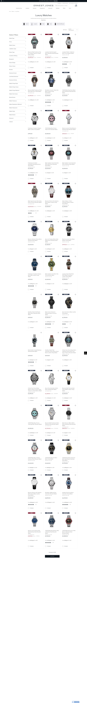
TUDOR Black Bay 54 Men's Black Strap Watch (51, 458)
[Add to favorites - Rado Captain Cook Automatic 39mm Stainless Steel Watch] (75, 145)
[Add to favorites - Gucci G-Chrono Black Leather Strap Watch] (75, 294)
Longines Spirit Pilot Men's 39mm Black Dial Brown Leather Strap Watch (68, 275)
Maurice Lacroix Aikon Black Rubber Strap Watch (68, 240)
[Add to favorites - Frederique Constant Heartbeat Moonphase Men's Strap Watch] (41, 145)
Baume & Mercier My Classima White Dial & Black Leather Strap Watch (34, 494)
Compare (32, 67)
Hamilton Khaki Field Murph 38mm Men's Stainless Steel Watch (34, 313)
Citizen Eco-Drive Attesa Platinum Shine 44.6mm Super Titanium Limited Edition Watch (35, 389)
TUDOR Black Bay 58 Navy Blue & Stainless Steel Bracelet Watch (52, 532)
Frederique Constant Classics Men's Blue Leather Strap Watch (34, 275)
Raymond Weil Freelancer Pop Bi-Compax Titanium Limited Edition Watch (34, 53)
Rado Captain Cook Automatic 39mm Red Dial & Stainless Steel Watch (52, 164)
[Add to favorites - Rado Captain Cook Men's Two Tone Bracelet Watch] (58, 256)
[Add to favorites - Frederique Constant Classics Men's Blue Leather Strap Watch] (41, 256)
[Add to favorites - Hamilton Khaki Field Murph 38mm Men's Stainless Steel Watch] (41, 294)
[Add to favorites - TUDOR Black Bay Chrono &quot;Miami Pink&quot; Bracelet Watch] (58, 110)
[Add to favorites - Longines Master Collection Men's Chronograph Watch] (75, 34)
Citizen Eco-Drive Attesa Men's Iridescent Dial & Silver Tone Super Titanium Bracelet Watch (69, 351)
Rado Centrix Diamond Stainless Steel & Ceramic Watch (51, 313)
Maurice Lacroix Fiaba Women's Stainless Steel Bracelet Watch (69, 129)
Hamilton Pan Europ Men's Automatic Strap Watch (68, 493)
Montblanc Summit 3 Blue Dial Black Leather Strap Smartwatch (51, 91)
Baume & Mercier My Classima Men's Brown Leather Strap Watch (51, 202)
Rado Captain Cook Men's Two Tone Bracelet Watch (51, 275)
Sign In (60, 3)
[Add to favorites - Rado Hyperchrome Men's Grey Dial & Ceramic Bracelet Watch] (41, 183)
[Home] (43, 5)
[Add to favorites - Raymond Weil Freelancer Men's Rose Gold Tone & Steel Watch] (41, 72)
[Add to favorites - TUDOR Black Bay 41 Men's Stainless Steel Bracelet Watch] (41, 440)
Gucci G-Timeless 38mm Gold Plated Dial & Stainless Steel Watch (51, 240)
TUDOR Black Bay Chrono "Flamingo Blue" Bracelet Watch (35, 424)
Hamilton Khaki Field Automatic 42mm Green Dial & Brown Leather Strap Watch (52, 351)
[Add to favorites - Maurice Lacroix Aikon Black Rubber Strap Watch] (75, 221)
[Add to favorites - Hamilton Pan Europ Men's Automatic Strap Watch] (75, 475)
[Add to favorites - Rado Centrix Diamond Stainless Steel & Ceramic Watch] (58, 294)
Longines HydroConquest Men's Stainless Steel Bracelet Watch (51, 53)
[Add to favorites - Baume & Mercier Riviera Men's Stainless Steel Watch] (41, 221)
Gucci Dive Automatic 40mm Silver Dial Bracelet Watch (51, 389)
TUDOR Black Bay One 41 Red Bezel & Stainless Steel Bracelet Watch (68, 532)
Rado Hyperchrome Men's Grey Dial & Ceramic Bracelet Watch (35, 202)
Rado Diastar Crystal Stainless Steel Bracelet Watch (34, 351)
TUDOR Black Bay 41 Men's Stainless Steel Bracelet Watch (34, 458)
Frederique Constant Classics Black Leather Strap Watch (34, 129)
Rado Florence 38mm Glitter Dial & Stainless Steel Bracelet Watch (69, 424)
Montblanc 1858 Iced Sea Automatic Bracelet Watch (51, 493)
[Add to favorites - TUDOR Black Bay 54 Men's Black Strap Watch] (58, 440)
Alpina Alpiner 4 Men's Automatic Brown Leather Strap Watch (68, 202)
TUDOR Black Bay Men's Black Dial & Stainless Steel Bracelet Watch (69, 91)
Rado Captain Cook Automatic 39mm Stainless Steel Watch (69, 164)
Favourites (72, 3)
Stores (76, 3)
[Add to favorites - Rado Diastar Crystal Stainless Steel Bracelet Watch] (41, 332)
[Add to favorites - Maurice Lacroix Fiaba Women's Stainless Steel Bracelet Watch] (75, 110)
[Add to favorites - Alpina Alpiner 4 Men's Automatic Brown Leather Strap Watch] (75, 183)
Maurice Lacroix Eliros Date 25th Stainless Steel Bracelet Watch (34, 532)
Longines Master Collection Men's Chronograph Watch (68, 53)
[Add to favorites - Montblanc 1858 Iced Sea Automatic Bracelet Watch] (58, 475)
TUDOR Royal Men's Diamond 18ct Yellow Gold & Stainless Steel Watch (68, 459)
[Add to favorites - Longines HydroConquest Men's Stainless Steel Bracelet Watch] (58, 34)
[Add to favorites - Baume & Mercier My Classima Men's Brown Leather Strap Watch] (58, 183)
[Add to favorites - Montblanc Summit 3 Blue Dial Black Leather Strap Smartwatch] (58, 72)
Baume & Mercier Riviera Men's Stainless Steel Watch (35, 240)
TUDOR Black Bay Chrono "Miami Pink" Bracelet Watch (51, 129)
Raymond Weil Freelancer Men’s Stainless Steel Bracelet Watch (52, 424)
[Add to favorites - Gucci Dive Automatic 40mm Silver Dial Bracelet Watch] (58, 370)
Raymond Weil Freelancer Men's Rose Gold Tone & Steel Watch (35, 91)
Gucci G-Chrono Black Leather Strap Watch (69, 313)
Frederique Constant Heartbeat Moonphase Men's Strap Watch (34, 164)
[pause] (1, 1)
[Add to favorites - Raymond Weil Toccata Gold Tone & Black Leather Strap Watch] (75, 370)
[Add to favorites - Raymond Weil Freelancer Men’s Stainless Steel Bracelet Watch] (58, 405)
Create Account (65, 3)
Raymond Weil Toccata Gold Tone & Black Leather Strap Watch (68, 389)
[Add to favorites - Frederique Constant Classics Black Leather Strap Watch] (41, 110)
